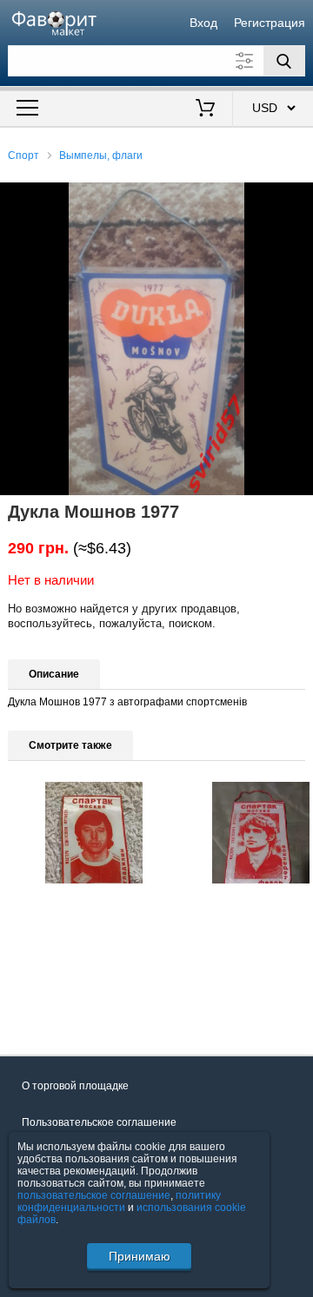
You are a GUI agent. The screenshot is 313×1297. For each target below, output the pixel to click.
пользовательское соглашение (93, 1195)
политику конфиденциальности (119, 1201)
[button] (297, 198)
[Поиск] (284, 60)
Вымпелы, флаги (101, 155)
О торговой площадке (75, 1086)
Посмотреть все (47, 1009)
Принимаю (139, 1256)
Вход (203, 23)
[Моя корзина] (205, 109)
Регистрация (269, 23)
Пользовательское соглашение (99, 1122)
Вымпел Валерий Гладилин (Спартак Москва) (89, 936)
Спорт (23, 155)
